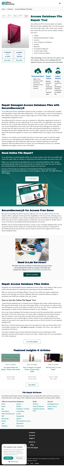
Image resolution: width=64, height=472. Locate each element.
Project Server (52, 406)
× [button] (24, 445)
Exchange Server (53, 404)
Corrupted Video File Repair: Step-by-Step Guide (10, 368)
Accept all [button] (8, 458)
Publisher (5, 426)
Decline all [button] (19, 458)
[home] (10, 3)
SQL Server (20, 426)
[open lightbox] (4, 16)
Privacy (27, 463)
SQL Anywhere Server (23, 421)
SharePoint (20, 423)
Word (3, 406)
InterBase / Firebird (22, 409)
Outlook (35, 404)
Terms (31, 463)
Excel (3, 404)
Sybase (18, 419)
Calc (3, 423)
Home (3, 9)
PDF (3, 416)
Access (18, 404)
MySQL (18, 406)
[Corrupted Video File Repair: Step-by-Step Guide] (10, 358)
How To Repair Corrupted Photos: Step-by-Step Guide (32, 369)
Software (10, 9)
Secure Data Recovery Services (40, 270)
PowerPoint (5, 411)
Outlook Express (38, 406)
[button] (59, 3)
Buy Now (7, 60)
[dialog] (14, 454)
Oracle (18, 414)
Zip (3, 409)
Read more (15, 454)
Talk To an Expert (32, 274)
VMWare (50, 409)
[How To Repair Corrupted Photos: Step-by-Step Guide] (32, 358)
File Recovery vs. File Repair (53, 368)
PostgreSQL (20, 416)
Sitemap (37, 463)
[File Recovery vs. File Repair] (53, 358)
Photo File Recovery (8, 414)
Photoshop (5, 419)
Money (4, 421)
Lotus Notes (20, 411)
